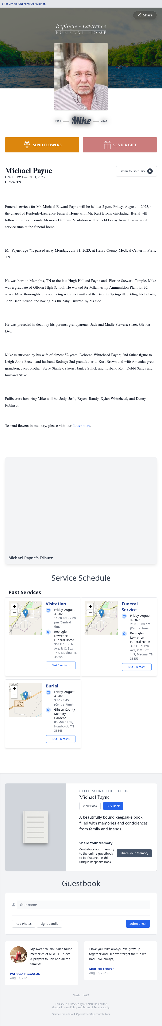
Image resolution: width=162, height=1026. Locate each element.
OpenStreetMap (85, 1014)
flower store (81, 425)
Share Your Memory (134, 853)
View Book (90, 806)
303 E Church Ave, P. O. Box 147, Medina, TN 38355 (65, 650)
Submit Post (138, 924)
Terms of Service (92, 1007)
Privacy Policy (69, 1007)
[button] (25, 613)
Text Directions (61, 665)
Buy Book (113, 806)
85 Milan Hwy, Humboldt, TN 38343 (64, 726)
